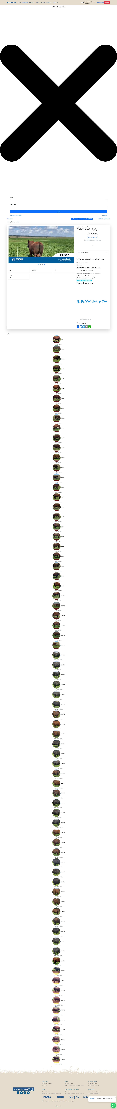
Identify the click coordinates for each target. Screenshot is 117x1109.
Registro (107, 2)
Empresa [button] (24, 2)
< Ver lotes (9, 218)
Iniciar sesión (100, 2)
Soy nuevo (104, 215)
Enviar (58, 211)
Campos (37, 2)
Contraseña (13, 204)
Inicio (19, 2)
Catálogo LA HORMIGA (87, 218)
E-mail (11, 197)
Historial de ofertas (83, 252)
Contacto (55, 2)
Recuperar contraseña (15, 215)
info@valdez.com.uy (85, 319)
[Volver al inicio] (23, 1089)
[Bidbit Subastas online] (56, 1106)
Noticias (43, 2)
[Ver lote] (57, 339)
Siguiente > (107, 218)
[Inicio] (11, 2)
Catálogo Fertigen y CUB (76, 218)
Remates (31, 2)
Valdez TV (48, 2)
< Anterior (101, 218)
